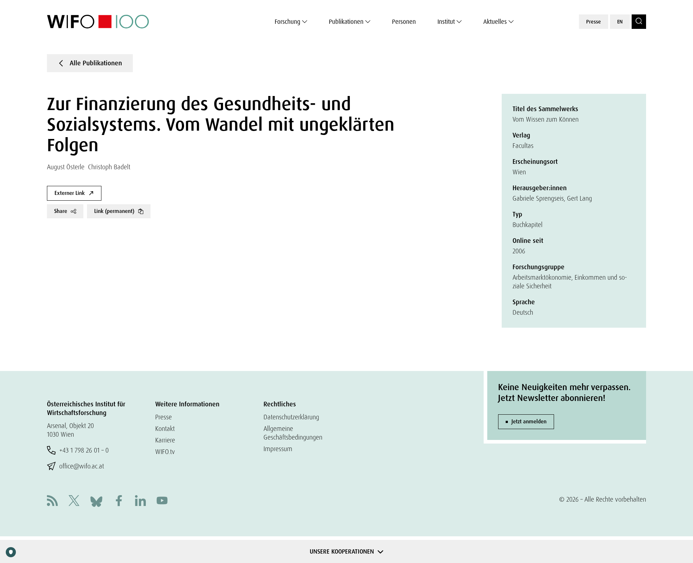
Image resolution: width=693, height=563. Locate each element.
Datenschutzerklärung (291, 417)
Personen (404, 22)
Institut (446, 22)
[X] (74, 501)
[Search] (639, 21)
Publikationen (346, 22)
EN (620, 21)
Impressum (277, 449)
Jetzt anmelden (528, 421)
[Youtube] (162, 501)
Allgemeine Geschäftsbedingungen (292, 432)
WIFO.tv (165, 452)
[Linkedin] (140, 501)
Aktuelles (495, 22)
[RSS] (52, 501)
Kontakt (165, 428)
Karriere (165, 440)
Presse (593, 21)
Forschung (287, 22)
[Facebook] (118, 501)
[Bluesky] (96, 501)
